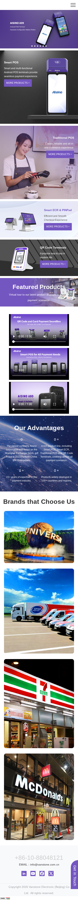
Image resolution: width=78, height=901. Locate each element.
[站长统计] (5, 898)
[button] (32, 46)
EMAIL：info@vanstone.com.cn (39, 864)
